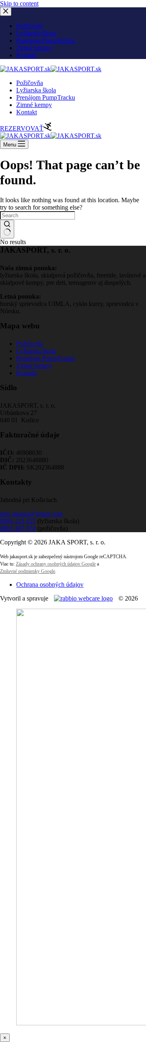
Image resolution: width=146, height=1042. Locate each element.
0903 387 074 (18, 528)
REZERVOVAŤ (21, 128)
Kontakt (26, 112)
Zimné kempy (34, 104)
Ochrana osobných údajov (50, 584)
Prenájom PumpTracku (45, 97)
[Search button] (7, 229)
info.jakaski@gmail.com (31, 513)
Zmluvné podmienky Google (27, 571)
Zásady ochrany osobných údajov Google (56, 563)
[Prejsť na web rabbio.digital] (83, 598)
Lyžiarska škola (36, 90)
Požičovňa (29, 82)
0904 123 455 (18, 521)
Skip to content (19, 3)
